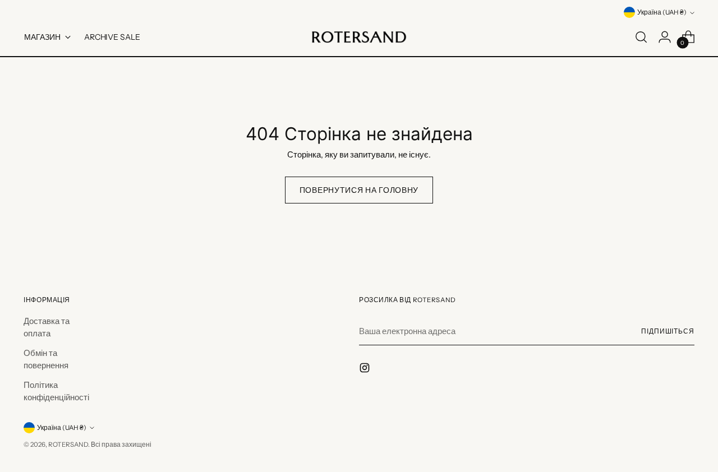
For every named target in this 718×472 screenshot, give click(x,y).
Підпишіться (667, 331)
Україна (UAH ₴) (662, 12)
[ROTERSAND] (359, 37)
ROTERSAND (68, 444)
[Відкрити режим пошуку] (641, 37)
